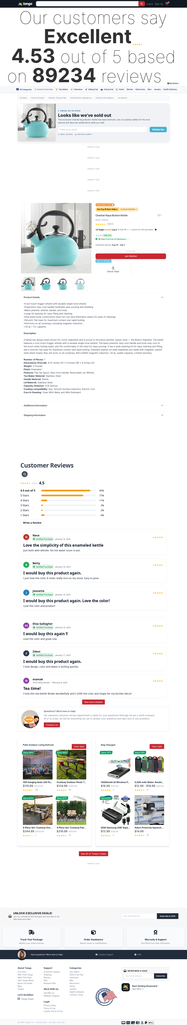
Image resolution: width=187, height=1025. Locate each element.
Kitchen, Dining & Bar (57, 98)
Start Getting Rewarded (144, 986)
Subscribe (160, 976)
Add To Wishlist (103, 261)
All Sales (23, 98)
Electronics (140, 89)
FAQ (139, 954)
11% (101, 500)
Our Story (22, 972)
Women (130, 89)
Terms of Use (49, 1008)
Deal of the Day (76, 974)
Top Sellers (61, 89)
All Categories (25, 89)
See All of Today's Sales (93, 853)
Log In (150, 3)
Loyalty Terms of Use (53, 1011)
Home (120, 89)
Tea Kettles (122, 98)
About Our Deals (25, 983)
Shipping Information (35, 415)
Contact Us (52, 725)
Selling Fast (91, 89)
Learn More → (137, 989)
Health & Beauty (170, 89)
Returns (47, 977)
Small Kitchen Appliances (81, 98)
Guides (21, 989)
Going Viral (107, 89)
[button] (156, 229)
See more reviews (93, 702)
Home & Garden (37, 98)
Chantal (105, 220)
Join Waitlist (131, 256)
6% (102, 515)
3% (102, 505)
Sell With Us (49, 993)
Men (149, 89)
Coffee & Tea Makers (105, 98)
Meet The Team (25, 977)
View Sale (79, 746)
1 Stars (24, 515)
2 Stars (24, 510)
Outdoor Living (76, 995)
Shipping (48, 974)
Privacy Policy (50, 1005)
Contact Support (106, 954)
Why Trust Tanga (25, 974)
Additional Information (35, 405)
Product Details (32, 297)
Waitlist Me (158, 129)
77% (101, 495)
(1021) (110, 224)
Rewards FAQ (50, 983)
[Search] (141, 3)
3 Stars (24, 505)
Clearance (76, 89)
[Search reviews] (25, 474)
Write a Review (32, 522)
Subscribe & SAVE (167, 916)
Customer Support (52, 972)
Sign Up (159, 3)
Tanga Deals (27, 999)
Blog (20, 986)
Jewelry (157, 89)
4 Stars (24, 500)
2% (102, 510)
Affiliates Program (52, 996)
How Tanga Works (26, 980)
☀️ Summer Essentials (43, 89)
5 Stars (24, 495)
